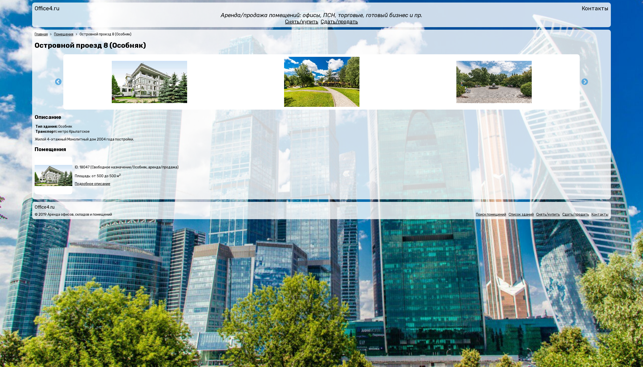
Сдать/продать (339, 22)
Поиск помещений (491, 214)
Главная (41, 34)
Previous (58, 82)
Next (584, 82)
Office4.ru (47, 8)
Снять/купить (301, 22)
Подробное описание (92, 184)
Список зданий (521, 214)
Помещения (63, 34)
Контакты (595, 8)
